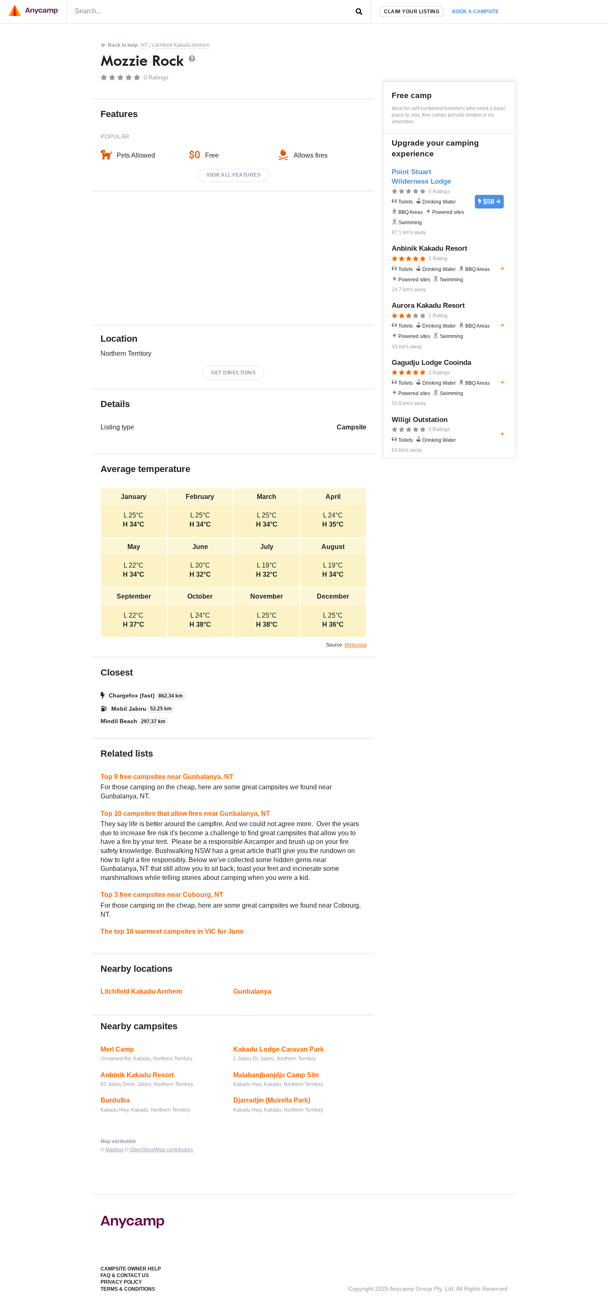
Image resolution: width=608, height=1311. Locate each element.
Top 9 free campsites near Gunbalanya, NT (167, 776)
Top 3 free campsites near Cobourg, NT (162, 894)
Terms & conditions (128, 1289)
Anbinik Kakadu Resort (137, 1075)
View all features (233, 175)
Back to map (123, 45)
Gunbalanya (252, 991)
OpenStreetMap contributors (161, 1150)
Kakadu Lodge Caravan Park (278, 1049)
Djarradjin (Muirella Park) (271, 1100)
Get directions (233, 373)
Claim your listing (411, 11)
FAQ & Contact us (125, 1275)
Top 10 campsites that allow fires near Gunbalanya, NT (185, 813)
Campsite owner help (131, 1269)
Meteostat (355, 645)
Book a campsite (475, 11)
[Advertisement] (233, 258)
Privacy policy (121, 1282)
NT (144, 45)
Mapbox (114, 1150)
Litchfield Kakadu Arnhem (181, 45)
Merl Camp (117, 1049)
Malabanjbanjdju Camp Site (276, 1075)
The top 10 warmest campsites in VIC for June (172, 931)
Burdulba (115, 1100)
